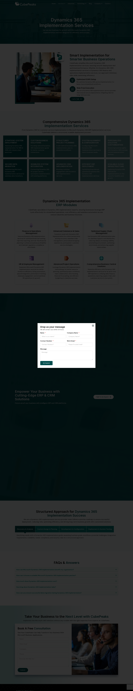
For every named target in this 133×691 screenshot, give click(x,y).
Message (43, 349)
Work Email (71, 341)
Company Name (72, 333)
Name (42, 333)
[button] (93, 325)
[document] (66, 345)
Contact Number (46, 341)
